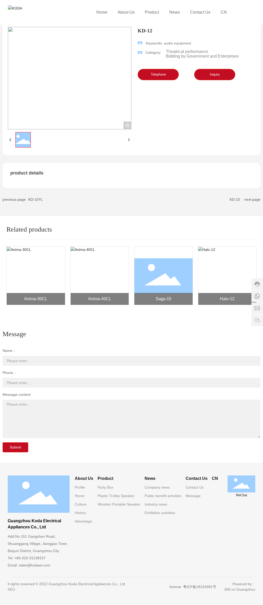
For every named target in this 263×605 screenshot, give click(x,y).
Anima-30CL (35, 299)
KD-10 (235, 199)
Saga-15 (163, 299)
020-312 (28, 558)
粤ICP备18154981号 (199, 587)
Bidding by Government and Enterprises (202, 56)
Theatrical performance (187, 51)
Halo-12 (227, 299)
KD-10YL (35, 199)
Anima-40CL (99, 299)
